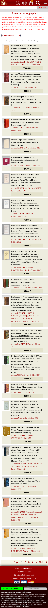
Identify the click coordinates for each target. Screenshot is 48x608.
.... (36, 562)
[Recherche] (38, 3)
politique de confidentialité (22, 606)
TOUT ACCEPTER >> (12, 588)
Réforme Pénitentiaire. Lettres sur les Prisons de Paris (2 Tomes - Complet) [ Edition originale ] (26, 125)
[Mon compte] (18, 3)
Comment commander (24, 568)
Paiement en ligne (24, 572)
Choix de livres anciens (17, 41)
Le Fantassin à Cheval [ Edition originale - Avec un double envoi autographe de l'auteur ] (26, 284)
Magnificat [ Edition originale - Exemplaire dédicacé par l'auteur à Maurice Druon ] (25, 144)
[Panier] (31, 3)
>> (46, 562)
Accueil (4, 41)
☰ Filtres (42, 7)
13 (40, 562)
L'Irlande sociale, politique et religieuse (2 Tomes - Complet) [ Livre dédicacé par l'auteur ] (25, 483)
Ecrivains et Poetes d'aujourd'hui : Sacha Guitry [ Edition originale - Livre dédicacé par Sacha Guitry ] (26, 388)
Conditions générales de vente (24, 578)
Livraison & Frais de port (24, 575)
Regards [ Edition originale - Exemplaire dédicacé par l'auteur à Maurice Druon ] (25, 161)
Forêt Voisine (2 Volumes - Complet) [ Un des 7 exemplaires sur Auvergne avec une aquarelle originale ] (26, 432)
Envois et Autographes (35, 41)
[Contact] (24, 3)
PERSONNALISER (35, 588)
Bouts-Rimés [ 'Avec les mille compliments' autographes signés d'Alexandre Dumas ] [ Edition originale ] (26, 103)
